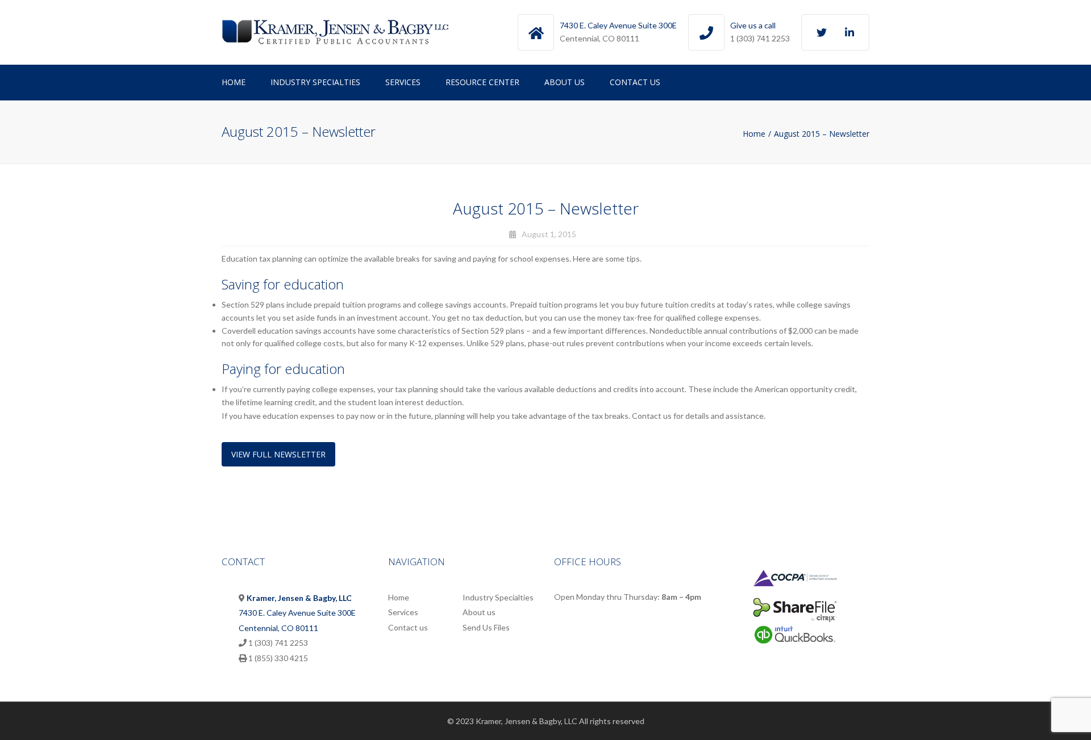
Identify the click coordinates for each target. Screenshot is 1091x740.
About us (564, 82)
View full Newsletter (278, 454)
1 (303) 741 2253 (760, 38)
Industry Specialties (315, 82)
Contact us (635, 82)
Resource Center (482, 82)
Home (233, 82)
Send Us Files (486, 627)
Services (402, 82)
